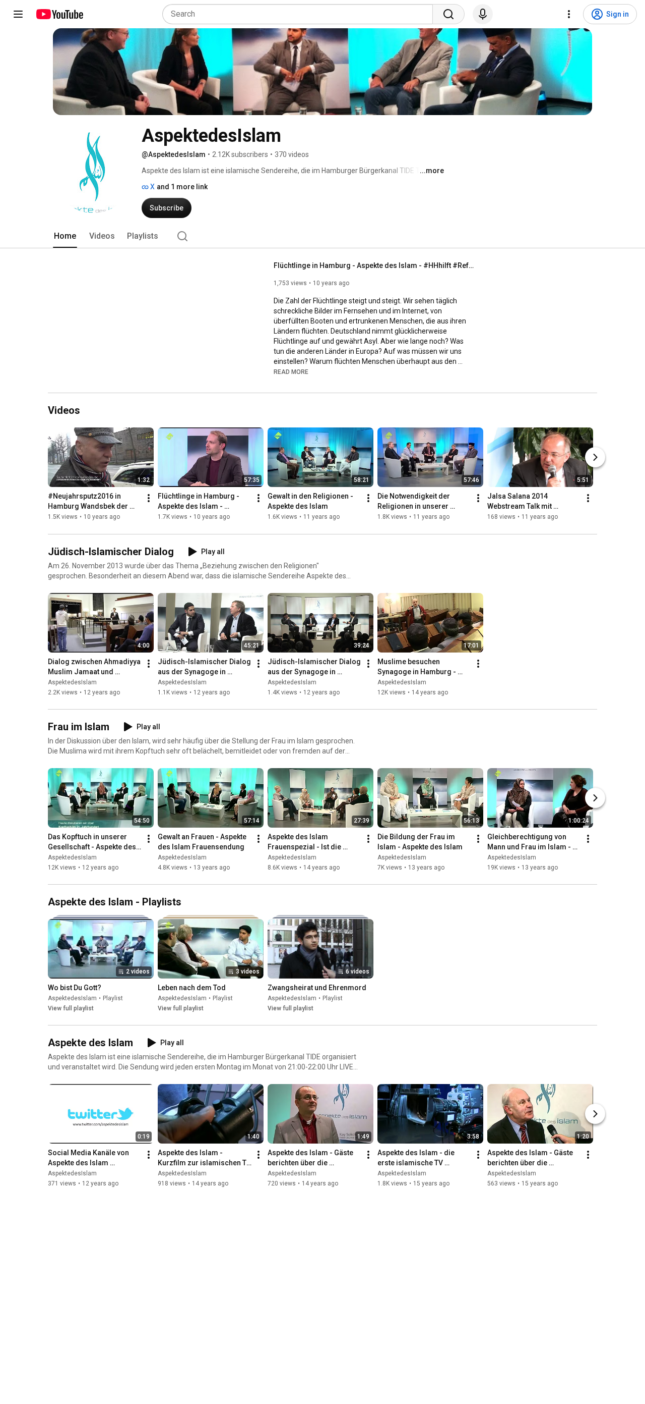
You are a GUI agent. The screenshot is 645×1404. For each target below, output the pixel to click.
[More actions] (149, 499)
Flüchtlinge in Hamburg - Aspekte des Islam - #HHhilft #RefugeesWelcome (375, 265)
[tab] (65, 236)
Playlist (113, 998)
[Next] (595, 458)
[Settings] (569, 14)
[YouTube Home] (59, 14)
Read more (291, 371)
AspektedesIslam (72, 682)
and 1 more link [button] (182, 187)
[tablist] (322, 236)
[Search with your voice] (483, 14)
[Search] (448, 14)
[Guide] (18, 14)
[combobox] (300, 14)
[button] (291, 371)
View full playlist (71, 1008)
